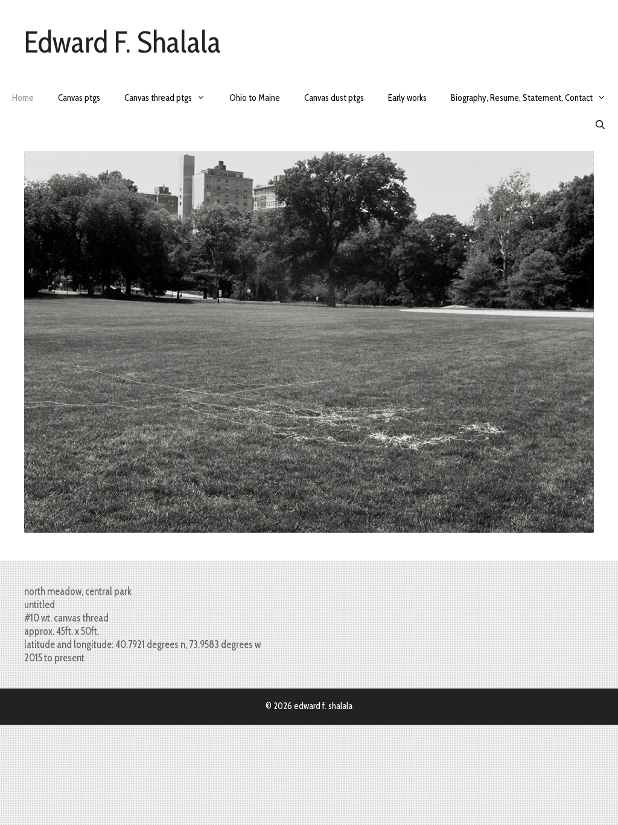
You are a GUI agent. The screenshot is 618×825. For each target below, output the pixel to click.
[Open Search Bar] (600, 125)
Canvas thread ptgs (158, 97)
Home (23, 97)
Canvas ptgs (79, 97)
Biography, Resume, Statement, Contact (522, 97)
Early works (407, 97)
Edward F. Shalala (122, 42)
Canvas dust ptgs (334, 97)
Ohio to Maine (254, 97)
